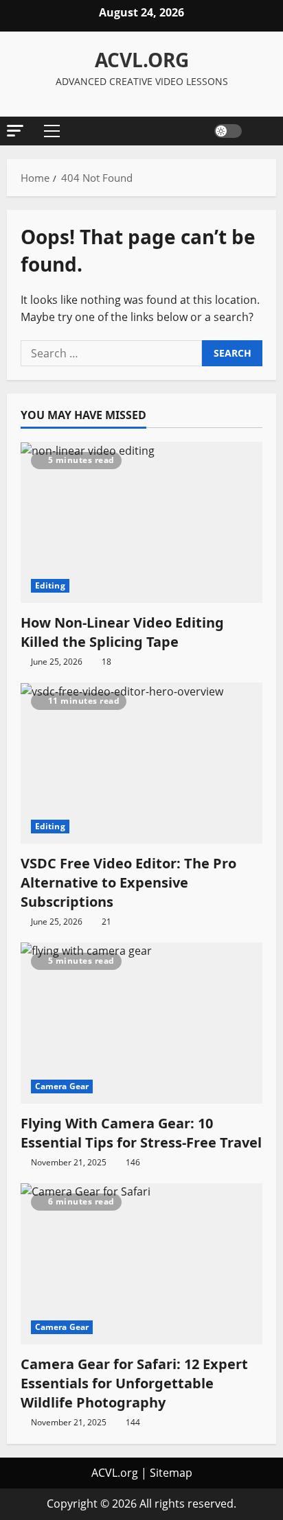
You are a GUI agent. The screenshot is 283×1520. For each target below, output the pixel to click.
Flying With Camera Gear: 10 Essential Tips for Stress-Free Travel (141, 1133)
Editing (50, 585)
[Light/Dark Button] (228, 131)
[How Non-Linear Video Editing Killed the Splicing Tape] (141, 522)
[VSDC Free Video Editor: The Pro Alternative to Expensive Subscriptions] (141, 763)
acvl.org (142, 60)
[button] (15, 130)
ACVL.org (114, 1472)
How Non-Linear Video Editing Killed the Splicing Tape (122, 632)
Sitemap (171, 1472)
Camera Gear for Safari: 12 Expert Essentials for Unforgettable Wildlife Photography (134, 1383)
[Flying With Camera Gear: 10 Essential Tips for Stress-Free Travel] (141, 1023)
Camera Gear (62, 1086)
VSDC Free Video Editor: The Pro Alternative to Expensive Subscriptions (128, 882)
